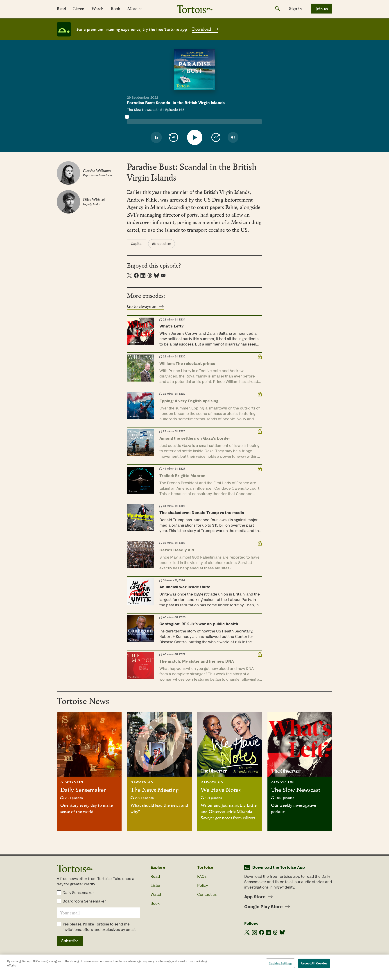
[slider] (127, 117)
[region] (194, 964)
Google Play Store (263, 906)
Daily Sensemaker (83, 790)
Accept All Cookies (314, 963)
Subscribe (70, 941)
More (132, 8)
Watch (98, 8)
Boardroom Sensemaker (84, 901)
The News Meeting (155, 790)
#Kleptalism (161, 243)
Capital (136, 243)
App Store (254, 896)
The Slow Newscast (295, 790)
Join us (321, 8)
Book (115, 8)
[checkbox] (59, 892)
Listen (78, 8)
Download (201, 29)
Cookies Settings (280, 963)
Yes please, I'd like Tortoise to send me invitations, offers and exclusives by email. (99, 927)
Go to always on (141, 306)
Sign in (295, 8)
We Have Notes (221, 790)
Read (61, 8)
